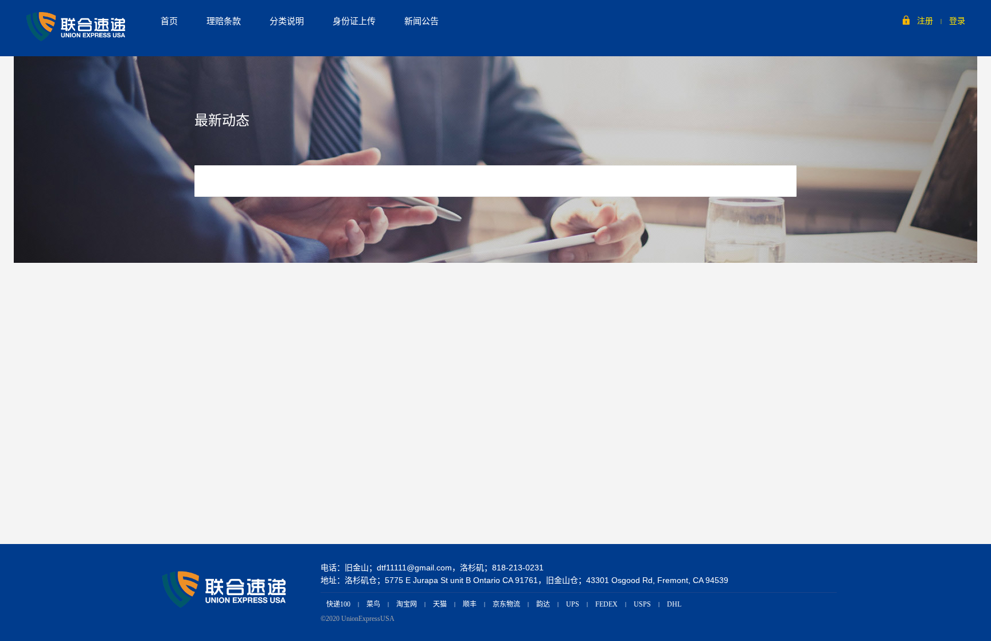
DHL (674, 604)
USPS (642, 604)
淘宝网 (406, 604)
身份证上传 (354, 21)
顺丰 (470, 604)
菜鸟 (373, 604)
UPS (572, 604)
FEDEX (606, 604)
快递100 (338, 604)
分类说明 (287, 21)
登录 (957, 21)
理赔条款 (223, 21)
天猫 (440, 604)
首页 (169, 21)
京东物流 (506, 604)
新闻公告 (421, 21)
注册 (925, 21)
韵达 (543, 604)
